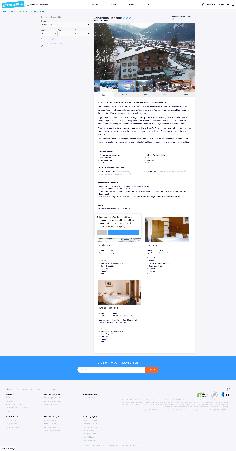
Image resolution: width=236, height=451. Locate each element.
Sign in (221, 4)
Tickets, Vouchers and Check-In (16, 408)
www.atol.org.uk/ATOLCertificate (218, 406)
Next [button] (191, 51)
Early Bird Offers (11, 420)
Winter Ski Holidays (89, 440)
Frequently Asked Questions (15, 404)
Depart (43, 21)
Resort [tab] (124, 94)
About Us (9, 398)
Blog (7, 411)
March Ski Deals (88, 437)
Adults (43, 30)
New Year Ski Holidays (90, 427)
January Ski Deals (89, 430)
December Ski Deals (90, 420)
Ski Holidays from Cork (52, 404)
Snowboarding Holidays (52, 430)
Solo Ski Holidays (50, 427)
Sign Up (152, 369)
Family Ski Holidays (51, 424)
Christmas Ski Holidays (91, 424)
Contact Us (9, 401)
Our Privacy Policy (89, 398)
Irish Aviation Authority (186, 410)
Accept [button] (123, 233)
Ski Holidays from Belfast (52, 401)
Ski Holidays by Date (90, 417)
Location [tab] (184, 94)
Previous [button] (97, 51)
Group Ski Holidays (50, 420)
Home (4, 11)
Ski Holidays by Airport (52, 394)
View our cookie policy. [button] (116, 226)
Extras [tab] (144, 94)
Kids (59, 30)
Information (10, 394)
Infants (76, 30)
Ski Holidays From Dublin (52, 398)
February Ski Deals (89, 434)
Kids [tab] (164, 94)
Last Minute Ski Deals (13, 427)
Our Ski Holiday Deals (13, 417)
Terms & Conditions (90, 394)
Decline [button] (102, 233)
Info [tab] (103, 95)
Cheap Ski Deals (11, 424)
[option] (144, 51)
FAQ (54, 390)
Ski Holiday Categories (52, 417)
